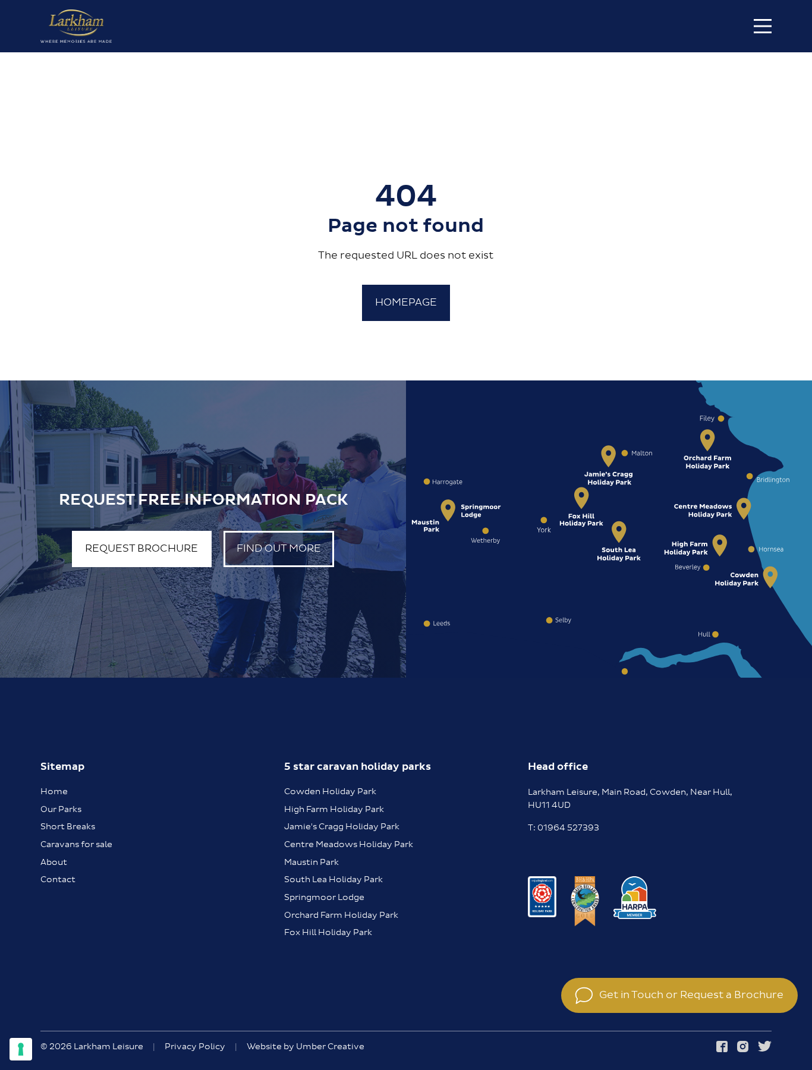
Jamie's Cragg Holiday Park (341, 827)
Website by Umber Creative (305, 1047)
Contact (57, 880)
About (53, 862)
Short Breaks (67, 827)
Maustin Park (311, 862)
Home (54, 792)
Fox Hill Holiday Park (328, 932)
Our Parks (60, 809)
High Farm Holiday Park (334, 809)
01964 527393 (568, 828)
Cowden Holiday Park (330, 792)
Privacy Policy (195, 1047)
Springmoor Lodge (324, 897)
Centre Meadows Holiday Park (348, 844)
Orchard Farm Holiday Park (341, 915)
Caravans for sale (76, 844)
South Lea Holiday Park (333, 880)
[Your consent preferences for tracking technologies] (21, 1049)
